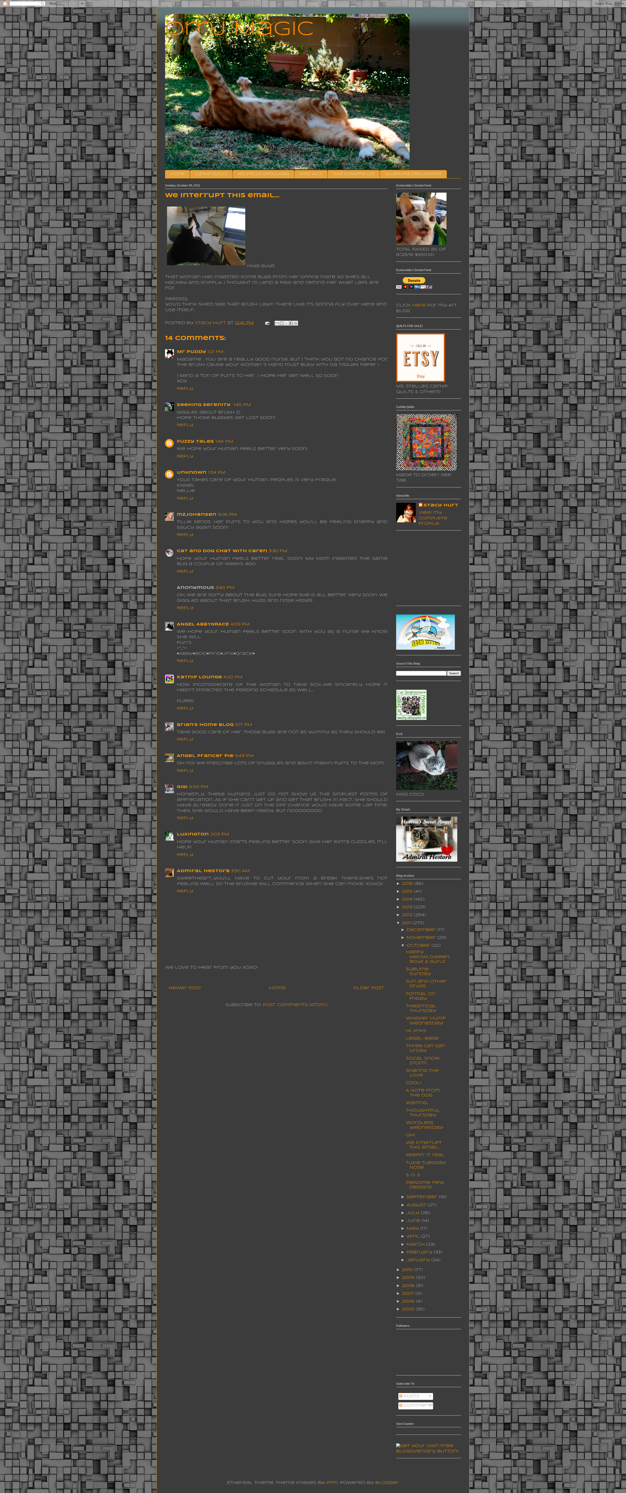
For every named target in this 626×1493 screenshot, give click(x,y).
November (422, 938)
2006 (409, 1301)
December (422, 930)
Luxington (193, 834)
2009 (409, 1278)
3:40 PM (225, 588)
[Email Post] (267, 323)
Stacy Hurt (441, 505)
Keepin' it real (425, 1155)
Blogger (387, 1483)
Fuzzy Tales (195, 441)
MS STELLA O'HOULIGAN (263, 174)
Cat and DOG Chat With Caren (222, 551)
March (416, 1244)
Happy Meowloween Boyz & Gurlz (427, 956)
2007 (408, 1293)
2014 (408, 899)
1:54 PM (216, 472)
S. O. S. (413, 1175)
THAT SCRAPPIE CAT (354, 174)
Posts (410, 1396)
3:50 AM (240, 871)
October (419, 945)
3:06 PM (227, 514)
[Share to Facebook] (291, 323)
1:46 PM (224, 441)
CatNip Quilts (211, 174)
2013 (408, 907)
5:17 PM (243, 725)
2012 (408, 915)
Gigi (182, 787)
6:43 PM (244, 756)
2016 (408, 884)
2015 (408, 891)
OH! (410, 1135)
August (417, 1205)
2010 (408, 1270)
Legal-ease (422, 1038)
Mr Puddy (191, 352)
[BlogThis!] (281, 323)
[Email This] (277, 323)
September (423, 1197)
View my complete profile (433, 518)
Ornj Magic (239, 29)
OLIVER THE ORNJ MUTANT (413, 174)
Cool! (413, 1083)
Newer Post (185, 988)
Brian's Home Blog (205, 725)
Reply (185, 389)
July (414, 1213)
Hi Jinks (416, 1031)
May (413, 1228)
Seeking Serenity (204, 405)
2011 (407, 923)
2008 (409, 1286)
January (419, 1260)
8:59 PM (198, 787)
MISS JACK (311, 174)
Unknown (192, 472)
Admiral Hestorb (203, 871)
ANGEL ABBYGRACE (203, 624)
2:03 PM (219, 834)
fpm (332, 1483)
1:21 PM (216, 352)
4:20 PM (233, 677)
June (414, 1221)
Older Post (368, 988)
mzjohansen (196, 514)
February (420, 1252)
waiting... (417, 1103)
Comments (418, 1405)
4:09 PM (240, 624)
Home (177, 174)
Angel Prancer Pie (205, 756)
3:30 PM (278, 551)
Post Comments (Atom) (295, 1005)
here (419, 305)
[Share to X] (286, 323)
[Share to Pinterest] (295, 323)
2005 (409, 1309)
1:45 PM (242, 405)
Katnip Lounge (199, 677)
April (414, 1236)
